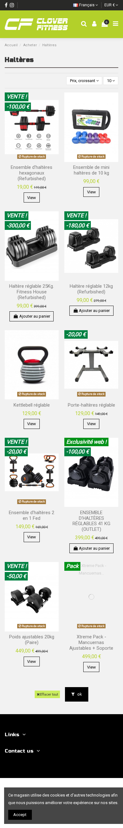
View (31, 197)
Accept (19, 814)
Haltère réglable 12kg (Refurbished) (91, 289)
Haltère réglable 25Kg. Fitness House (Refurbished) (31, 291)
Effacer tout (49, 694)
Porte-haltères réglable (91, 405)
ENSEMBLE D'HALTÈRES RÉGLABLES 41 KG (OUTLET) (91, 521)
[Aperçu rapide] (54, 101)
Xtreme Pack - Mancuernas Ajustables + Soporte (91, 642)
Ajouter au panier (34, 316)
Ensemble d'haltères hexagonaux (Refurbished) (31, 172)
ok (79, 694)
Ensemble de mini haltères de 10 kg (91, 170)
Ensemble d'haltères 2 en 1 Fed (31, 515)
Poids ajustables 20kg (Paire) (31, 639)
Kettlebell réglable (32, 405)
